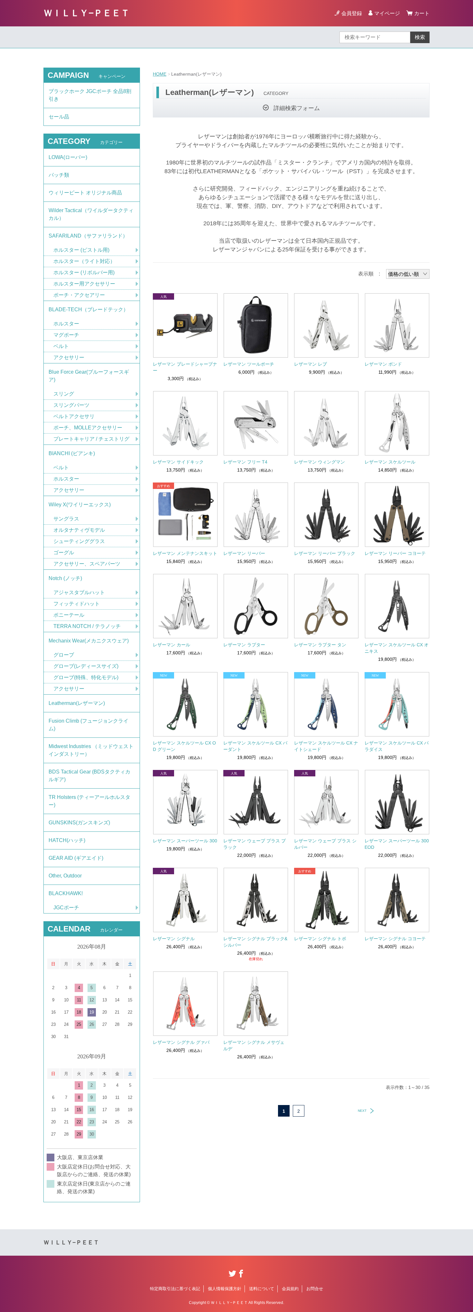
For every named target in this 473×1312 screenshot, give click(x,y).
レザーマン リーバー (244, 553)
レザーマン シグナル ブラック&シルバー (255, 942)
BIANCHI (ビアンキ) (72, 453)
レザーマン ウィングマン (319, 461)
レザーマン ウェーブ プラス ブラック (254, 844)
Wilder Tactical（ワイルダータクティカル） (91, 214)
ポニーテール (68, 615)
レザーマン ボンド (383, 364)
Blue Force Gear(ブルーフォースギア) (89, 375)
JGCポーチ (66, 907)
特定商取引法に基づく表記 (175, 1288)
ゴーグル (63, 552)
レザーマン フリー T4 (245, 461)
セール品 (59, 116)
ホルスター (66, 323)
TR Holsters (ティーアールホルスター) (89, 801)
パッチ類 (59, 175)
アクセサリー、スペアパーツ (86, 564)
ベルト (61, 346)
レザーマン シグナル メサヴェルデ (253, 1045)
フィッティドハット (76, 603)
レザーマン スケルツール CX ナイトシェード (326, 746)
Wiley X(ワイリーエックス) (80, 504)
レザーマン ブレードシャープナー (185, 367)
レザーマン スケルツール (390, 461)
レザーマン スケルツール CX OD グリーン (184, 746)
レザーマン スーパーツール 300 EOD (397, 844)
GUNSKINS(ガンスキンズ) (79, 822)
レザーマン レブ (310, 364)
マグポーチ (66, 335)
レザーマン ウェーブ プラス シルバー (325, 844)
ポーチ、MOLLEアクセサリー (87, 427)
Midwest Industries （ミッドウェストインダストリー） (91, 750)
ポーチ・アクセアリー (79, 295)
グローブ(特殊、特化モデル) (85, 677)
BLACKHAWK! (66, 893)
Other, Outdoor (65, 875)
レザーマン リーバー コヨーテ (395, 553)
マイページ (387, 13)
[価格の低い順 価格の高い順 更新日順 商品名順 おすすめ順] (408, 274)
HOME (159, 74)
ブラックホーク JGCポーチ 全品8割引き (90, 95)
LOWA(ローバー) (68, 157)
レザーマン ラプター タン (320, 644)
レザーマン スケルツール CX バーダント (255, 746)
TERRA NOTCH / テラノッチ (87, 626)
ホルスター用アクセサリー (84, 283)
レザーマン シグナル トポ (320, 938)
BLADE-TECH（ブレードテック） (88, 309)
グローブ (63, 655)
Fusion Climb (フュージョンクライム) (88, 724)
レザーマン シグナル (174, 938)
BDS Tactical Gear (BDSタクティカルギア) (89, 775)
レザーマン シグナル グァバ (181, 1042)
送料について (261, 1288)
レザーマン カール (171, 644)
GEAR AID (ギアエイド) (76, 858)
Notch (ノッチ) (65, 578)
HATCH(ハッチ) (67, 840)
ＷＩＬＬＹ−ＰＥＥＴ (86, 13)
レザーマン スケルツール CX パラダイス (397, 746)
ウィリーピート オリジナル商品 (85, 192)
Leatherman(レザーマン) (77, 703)
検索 (420, 37)
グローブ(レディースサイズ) (85, 666)
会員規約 (290, 1288)
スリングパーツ (71, 405)
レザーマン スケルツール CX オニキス (397, 648)
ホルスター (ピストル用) (81, 250)
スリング (63, 394)
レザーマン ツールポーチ (248, 364)
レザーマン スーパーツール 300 (185, 840)
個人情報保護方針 (224, 1288)
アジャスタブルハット (79, 592)
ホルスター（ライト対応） (84, 261)
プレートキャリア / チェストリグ (91, 439)
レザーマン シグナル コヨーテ (395, 938)
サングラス (66, 518)
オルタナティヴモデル (79, 530)
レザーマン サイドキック (178, 461)
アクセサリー (68, 357)
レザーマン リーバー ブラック (324, 553)
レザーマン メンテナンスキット (185, 553)
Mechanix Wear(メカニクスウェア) (89, 640)
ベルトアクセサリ (74, 416)
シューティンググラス (79, 541)
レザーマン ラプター (244, 644)
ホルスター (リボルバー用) (84, 272)
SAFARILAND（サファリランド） (88, 236)
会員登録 (351, 13)
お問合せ (314, 1288)
